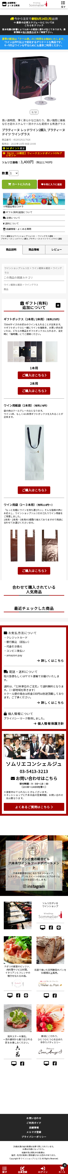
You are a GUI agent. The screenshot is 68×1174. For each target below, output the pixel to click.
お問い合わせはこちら (36, 778)
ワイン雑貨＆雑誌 (41, 268)
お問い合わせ (33, 1118)
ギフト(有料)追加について (18, 212)
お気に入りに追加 (53, 184)
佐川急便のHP (30, 32)
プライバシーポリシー (34, 1136)
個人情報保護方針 (50, 723)
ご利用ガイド (33, 1122)
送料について (12, 223)
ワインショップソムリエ (16, 268)
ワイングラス (31, 284)
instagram (35, 886)
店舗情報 (34, 1127)
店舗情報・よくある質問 (18, 228)
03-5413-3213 (34, 771)
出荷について (13, 217)
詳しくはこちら (52, 660)
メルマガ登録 (33, 1131)
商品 (6, 289)
